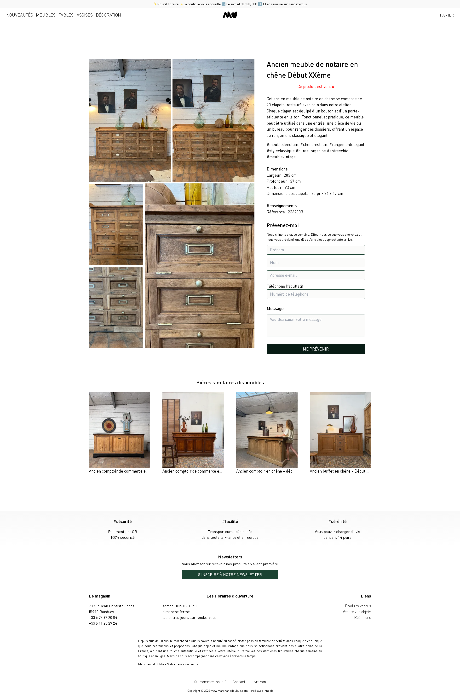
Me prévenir (316, 348)
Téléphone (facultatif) (286, 286)
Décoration (108, 15)
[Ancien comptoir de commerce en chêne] (193, 433)
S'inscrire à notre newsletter (230, 574)
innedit (268, 690)
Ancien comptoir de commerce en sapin (123, 471)
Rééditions (362, 617)
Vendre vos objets (357, 611)
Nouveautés (19, 15)
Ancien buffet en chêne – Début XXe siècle (347, 471)
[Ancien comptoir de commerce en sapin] (119, 433)
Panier (447, 15)
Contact (238, 681)
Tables (66, 15)
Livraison (259, 681)
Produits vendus (358, 605)
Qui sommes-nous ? (210, 681)
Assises (85, 15)
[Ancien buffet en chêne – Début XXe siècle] (340, 433)
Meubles (46, 15)
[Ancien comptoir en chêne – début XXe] (267, 433)
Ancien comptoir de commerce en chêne (197, 471)
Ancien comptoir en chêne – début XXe (270, 471)
